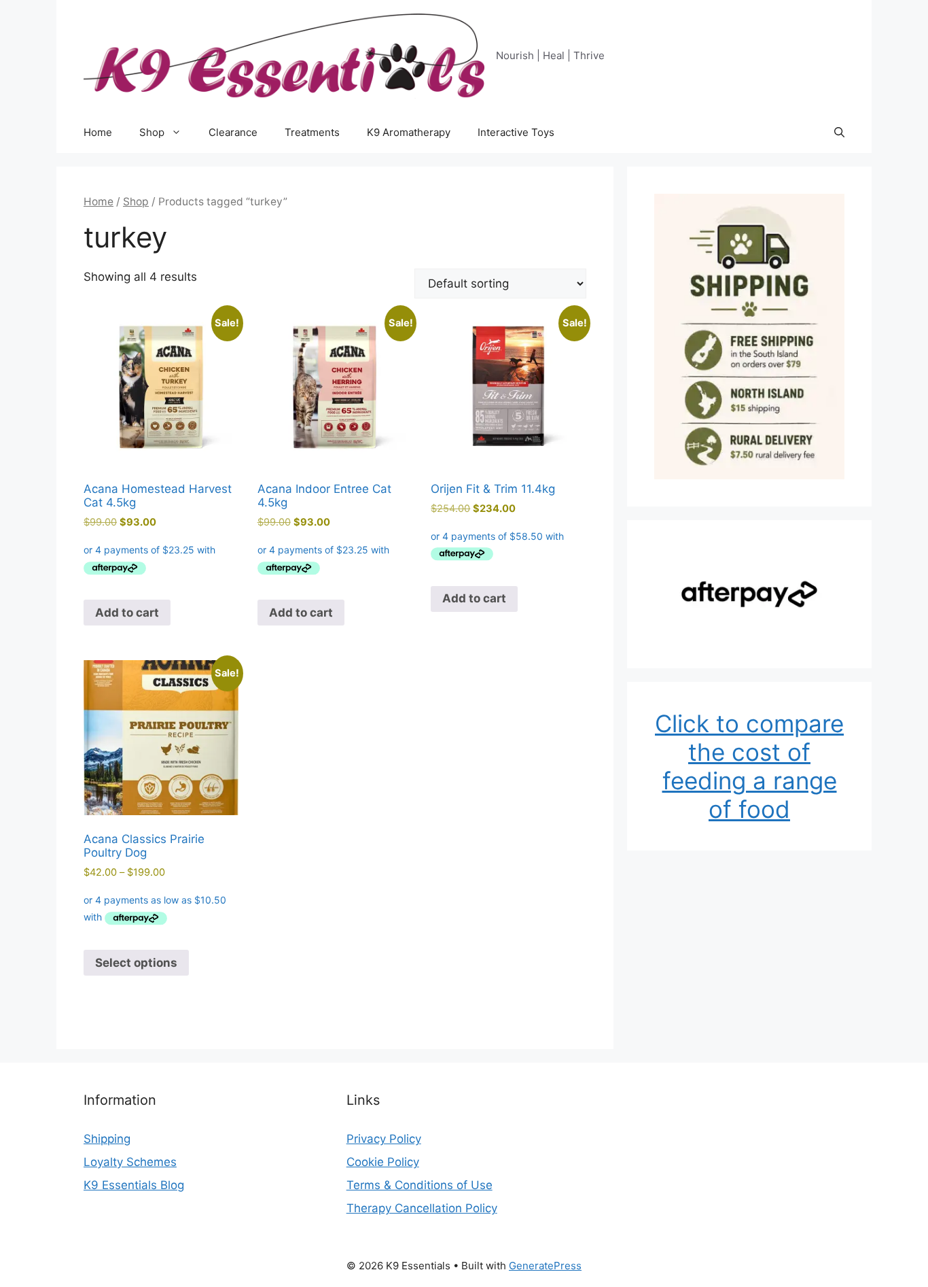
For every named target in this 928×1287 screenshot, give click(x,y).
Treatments (312, 132)
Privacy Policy (383, 1139)
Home (98, 132)
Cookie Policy (382, 1162)
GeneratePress (545, 1265)
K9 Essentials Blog (134, 1185)
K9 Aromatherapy (408, 132)
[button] (839, 132)
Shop (151, 132)
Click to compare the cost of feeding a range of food (749, 766)
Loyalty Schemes (130, 1162)
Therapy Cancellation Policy (421, 1208)
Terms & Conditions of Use (419, 1185)
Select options (136, 962)
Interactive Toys (516, 132)
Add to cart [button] (127, 612)
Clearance (233, 132)
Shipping (107, 1139)
